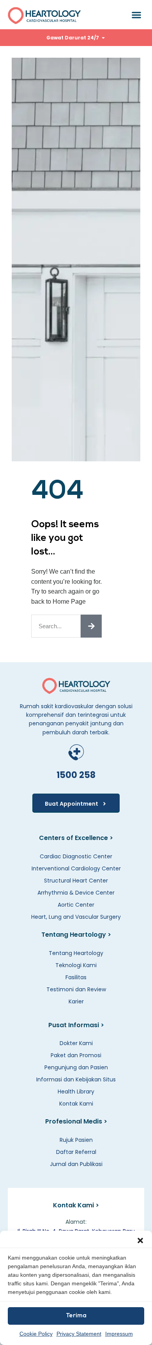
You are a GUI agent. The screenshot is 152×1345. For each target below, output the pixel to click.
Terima (76, 1316)
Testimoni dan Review (76, 989)
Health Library (76, 1091)
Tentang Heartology (76, 953)
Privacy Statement (79, 1334)
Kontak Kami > (76, 1205)
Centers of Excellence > (76, 837)
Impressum (119, 1334)
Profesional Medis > (76, 1121)
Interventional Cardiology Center (76, 868)
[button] (140, 1240)
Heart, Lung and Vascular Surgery (76, 917)
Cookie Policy (36, 1334)
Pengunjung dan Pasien (76, 1067)
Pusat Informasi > (76, 1025)
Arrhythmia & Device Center (76, 893)
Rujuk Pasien (76, 1140)
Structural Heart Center (76, 880)
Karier (76, 1001)
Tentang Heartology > (76, 934)
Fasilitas (76, 977)
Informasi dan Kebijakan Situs (76, 1079)
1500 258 (76, 775)
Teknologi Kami (76, 965)
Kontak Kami (76, 1104)
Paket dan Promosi (76, 1055)
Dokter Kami (76, 1043)
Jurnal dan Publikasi (76, 1164)
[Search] (91, 626)
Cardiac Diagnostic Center (76, 856)
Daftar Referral (76, 1152)
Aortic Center (76, 905)
